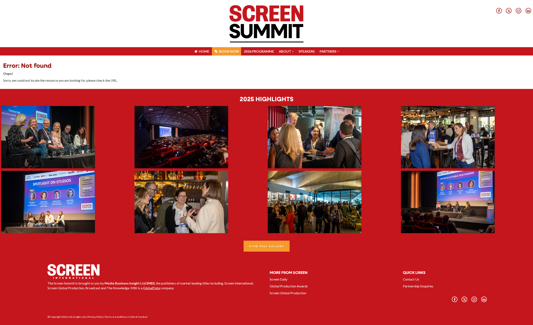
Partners (328, 4)
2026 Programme (259, 4)
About (285, 4)
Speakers (307, 4)
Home (203, 4)
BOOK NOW (228, 4)
